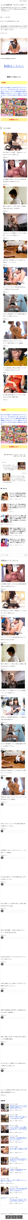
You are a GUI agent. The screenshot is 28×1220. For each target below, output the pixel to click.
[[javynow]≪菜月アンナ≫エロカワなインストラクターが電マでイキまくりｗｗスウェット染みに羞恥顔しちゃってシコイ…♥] (13, 946)
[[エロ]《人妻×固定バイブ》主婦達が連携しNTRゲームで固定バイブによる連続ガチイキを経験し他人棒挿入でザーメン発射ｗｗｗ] (15, 303)
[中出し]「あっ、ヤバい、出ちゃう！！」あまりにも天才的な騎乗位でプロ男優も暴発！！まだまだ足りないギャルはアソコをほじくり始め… (18, 1200)
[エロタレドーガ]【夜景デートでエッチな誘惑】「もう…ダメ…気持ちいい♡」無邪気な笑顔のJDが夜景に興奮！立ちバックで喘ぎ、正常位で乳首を (18, 1128)
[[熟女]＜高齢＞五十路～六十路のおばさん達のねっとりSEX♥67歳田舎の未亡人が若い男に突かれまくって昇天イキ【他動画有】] (13, 1025)
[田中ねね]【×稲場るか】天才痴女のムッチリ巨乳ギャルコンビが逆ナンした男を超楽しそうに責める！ (18, 1149)
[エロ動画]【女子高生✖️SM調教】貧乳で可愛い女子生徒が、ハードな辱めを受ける (18, 1170)
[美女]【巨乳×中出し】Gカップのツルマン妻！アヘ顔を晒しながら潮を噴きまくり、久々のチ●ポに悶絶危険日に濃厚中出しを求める (18, 1107)
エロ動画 (8, 17)
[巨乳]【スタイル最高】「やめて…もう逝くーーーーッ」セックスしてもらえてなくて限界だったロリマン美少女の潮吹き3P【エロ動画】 (18, 1117)
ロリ (24, 454)
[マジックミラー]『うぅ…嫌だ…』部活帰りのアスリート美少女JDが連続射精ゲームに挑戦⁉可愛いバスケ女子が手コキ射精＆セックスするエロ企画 (18, 519)
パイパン (21, 454)
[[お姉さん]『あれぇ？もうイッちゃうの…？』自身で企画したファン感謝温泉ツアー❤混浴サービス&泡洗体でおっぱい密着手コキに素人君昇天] (15, 330)
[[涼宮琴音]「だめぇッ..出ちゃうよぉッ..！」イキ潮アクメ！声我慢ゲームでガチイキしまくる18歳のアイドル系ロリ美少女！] (13, 839)
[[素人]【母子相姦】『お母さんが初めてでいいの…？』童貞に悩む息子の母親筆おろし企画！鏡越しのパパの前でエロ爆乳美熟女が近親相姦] (13, 919)
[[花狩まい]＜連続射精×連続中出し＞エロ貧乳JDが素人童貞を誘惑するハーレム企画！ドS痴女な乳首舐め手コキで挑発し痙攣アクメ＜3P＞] (13, 706)
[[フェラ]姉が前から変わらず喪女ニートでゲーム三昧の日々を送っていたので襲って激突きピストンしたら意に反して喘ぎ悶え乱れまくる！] (15, 357)
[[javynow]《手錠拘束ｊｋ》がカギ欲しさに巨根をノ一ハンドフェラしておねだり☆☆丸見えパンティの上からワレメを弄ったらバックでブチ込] (15, 249)
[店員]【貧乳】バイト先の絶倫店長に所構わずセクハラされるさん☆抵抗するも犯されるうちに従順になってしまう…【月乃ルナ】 (18, 1138)
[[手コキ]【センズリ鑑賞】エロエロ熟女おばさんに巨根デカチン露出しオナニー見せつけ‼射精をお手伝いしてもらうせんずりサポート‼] (13, 1052)
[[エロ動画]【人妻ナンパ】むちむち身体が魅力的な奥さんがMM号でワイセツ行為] (15, 168)
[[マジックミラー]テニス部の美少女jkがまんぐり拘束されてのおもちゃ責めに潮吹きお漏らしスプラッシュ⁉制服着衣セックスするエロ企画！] (15, 276)
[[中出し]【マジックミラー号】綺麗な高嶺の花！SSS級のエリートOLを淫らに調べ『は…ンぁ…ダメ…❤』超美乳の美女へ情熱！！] (13, 812)
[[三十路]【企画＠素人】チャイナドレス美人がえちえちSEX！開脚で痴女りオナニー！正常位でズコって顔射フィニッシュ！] (15, 384)
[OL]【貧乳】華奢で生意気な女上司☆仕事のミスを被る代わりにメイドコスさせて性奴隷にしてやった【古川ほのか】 (18, 1160)
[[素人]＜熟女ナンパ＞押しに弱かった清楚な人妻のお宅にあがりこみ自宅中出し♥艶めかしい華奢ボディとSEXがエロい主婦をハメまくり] (15, 195)
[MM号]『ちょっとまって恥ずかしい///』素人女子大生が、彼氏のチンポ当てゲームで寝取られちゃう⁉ (18, 541)
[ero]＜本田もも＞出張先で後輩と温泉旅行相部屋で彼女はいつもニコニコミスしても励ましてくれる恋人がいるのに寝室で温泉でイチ (18, 1189)
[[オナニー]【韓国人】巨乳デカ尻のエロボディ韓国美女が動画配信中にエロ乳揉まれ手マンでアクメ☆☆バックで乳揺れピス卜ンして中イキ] (13, 1079)
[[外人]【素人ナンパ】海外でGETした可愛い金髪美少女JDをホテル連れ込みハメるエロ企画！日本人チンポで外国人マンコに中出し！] (13, 892)
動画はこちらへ (14, 66)
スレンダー (16, 454)
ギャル (12, 454)
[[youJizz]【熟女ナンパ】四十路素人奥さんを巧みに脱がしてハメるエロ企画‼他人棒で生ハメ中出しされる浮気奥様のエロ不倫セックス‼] (13, 866)
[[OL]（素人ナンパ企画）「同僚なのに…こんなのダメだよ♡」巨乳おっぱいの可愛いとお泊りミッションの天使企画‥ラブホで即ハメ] (15, 141)
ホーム (3, 17)
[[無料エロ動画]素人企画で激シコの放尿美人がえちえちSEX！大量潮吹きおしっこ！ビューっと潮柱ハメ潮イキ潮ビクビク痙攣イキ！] (13, 999)
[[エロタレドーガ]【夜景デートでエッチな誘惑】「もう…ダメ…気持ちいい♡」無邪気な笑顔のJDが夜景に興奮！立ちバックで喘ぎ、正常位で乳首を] (15, 222)
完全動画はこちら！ (14, 119)
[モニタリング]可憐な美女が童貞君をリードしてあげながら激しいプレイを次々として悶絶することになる (18, 495)
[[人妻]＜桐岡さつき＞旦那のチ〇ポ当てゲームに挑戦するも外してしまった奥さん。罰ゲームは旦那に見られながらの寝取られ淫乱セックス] (13, 972)
